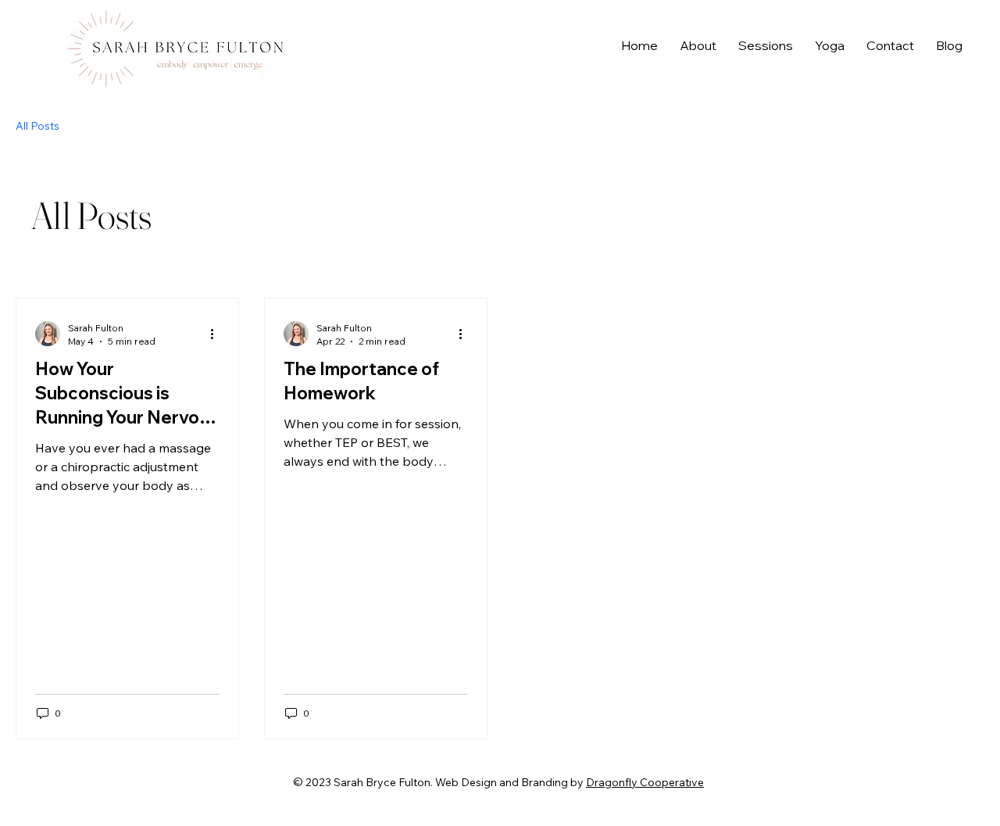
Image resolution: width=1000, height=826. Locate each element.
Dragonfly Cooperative (645, 782)
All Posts (37, 126)
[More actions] (217, 333)
